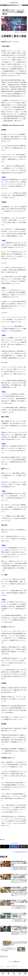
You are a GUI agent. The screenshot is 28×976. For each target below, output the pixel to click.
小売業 (3, 839)
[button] (23, 846)
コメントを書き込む (14, 961)
